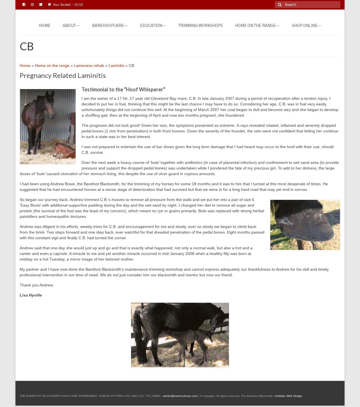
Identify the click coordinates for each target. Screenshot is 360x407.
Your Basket (67, 4)
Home (25, 65)
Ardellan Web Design (288, 395)
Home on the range (52, 65)
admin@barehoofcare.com (180, 395)
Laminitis (116, 65)
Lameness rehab (89, 65)
